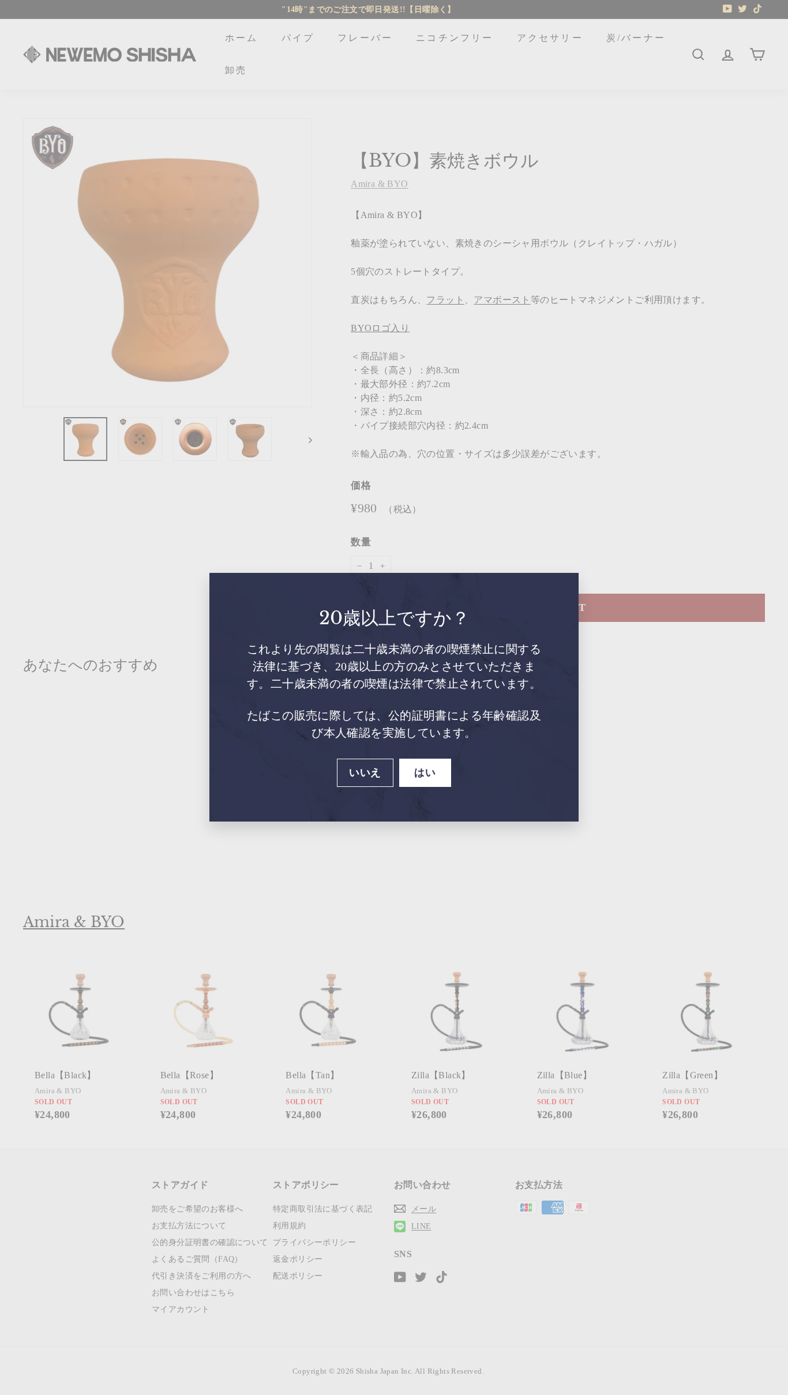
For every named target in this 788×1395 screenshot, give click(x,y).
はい (425, 772)
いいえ (365, 772)
